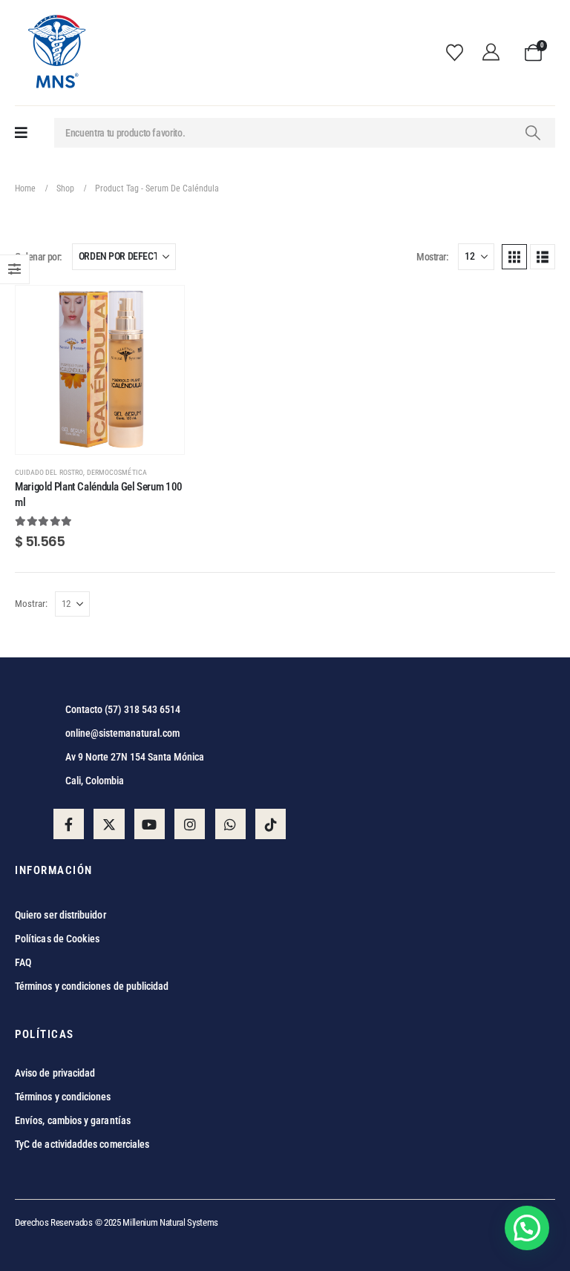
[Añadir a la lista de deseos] (162, 308)
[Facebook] (68, 824)
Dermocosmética (117, 472)
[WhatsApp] (230, 824)
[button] (514, 256)
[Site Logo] (55, 52)
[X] (109, 824)
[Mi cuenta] (496, 53)
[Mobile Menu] (21, 133)
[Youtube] (149, 824)
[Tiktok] (270, 824)
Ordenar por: (38, 257)
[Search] (532, 133)
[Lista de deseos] (459, 53)
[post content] (100, 370)
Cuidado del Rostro (49, 472)
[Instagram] (189, 824)
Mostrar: (432, 257)
